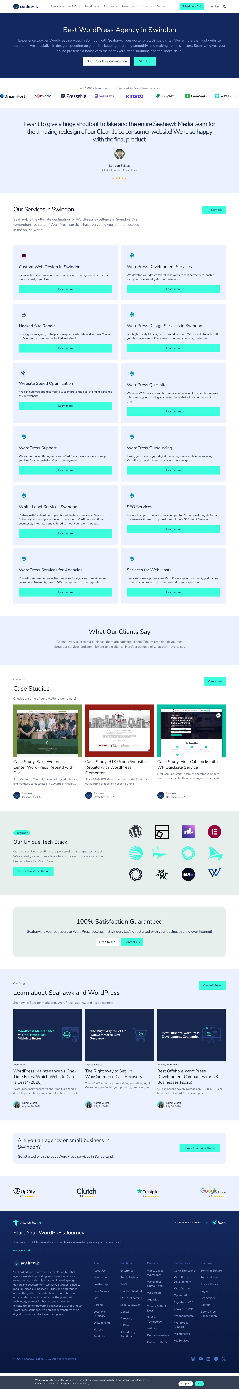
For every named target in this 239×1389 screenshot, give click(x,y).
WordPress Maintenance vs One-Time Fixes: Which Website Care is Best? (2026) (44, 1076)
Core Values (101, 1291)
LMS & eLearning (131, 1298)
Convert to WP (183, 1309)
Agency (161, 1064)
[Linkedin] (208, 1359)
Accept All (185, 1383)
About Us (100, 1271)
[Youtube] (201, 1359)
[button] (21, 832)
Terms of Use (209, 1277)
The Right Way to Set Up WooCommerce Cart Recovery (113, 1073)
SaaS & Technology (154, 1320)
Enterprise (126, 1271)
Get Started (208, 1298)
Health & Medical (131, 1291)
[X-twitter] (224, 1359)
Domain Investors (158, 1335)
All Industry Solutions (127, 1334)
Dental (124, 1312)
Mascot (98, 1330)
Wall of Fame (102, 1323)
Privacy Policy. (82, 1383)
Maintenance (182, 1334)
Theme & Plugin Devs (157, 1309)
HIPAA (124, 1325)
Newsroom (101, 1277)
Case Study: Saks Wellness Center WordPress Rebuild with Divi (43, 767)
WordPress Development (182, 1280)
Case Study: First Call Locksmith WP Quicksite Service (187, 764)
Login (204, 1291)
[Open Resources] (137, 6)
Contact (205, 1305)
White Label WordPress (155, 1273)
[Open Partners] (116, 6)
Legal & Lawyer (130, 1305)
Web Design (182, 1288)
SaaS (123, 1284)
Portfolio (99, 1336)
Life (96, 1298)
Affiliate (152, 1328)
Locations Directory (100, 1314)
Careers (99, 1305)
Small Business (130, 1277)
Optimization (182, 1295)
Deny (199, 1383)
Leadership (101, 1284)
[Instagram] (193, 1359)
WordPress (19, 1064)
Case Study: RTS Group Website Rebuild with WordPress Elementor (115, 767)
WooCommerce (93, 1064)
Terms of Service (211, 1271)
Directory (126, 1318)
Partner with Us (157, 1342)
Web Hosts (154, 1293)
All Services (181, 1341)
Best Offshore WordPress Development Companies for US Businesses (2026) (187, 1076)
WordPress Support (181, 1325)
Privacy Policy (209, 1284)
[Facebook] (216, 1359)
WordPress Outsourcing (155, 1284)
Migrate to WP (183, 1302)
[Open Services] (63, 6)
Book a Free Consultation (209, 1314)
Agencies (153, 1300)
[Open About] (151, 6)
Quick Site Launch (185, 1271)
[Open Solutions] (98, 6)
